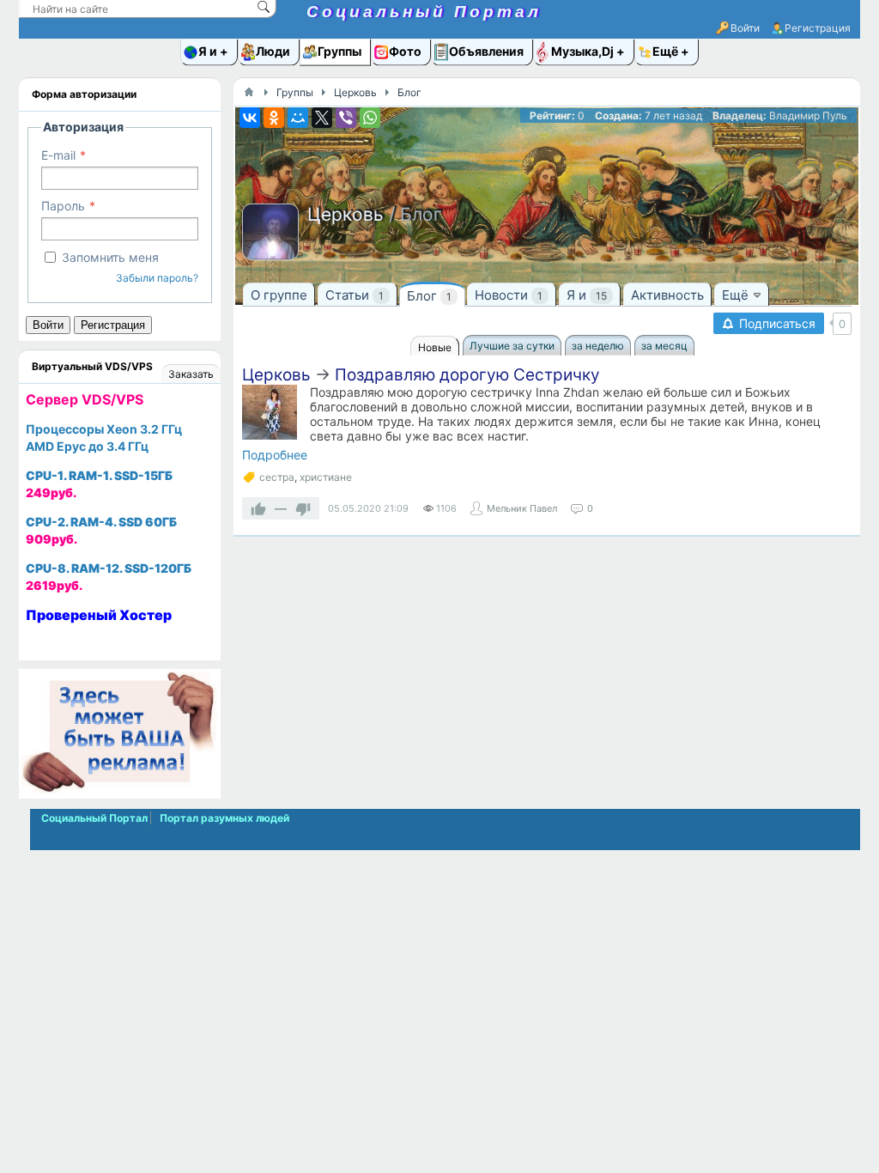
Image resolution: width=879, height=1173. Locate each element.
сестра (276, 477)
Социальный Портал (424, 12)
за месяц (664, 345)
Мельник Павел (522, 508)
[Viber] (346, 117)
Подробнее (274, 454)
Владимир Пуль (808, 115)
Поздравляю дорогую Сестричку (467, 375)
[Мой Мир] (298, 117)
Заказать (191, 374)
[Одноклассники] (274, 117)
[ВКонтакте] (249, 117)
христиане (326, 477)
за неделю (598, 345)
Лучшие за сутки (512, 345)
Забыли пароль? (157, 277)
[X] (322, 117)
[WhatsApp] (370, 117)
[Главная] (249, 92)
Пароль (63, 205)
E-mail (58, 155)
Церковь (276, 375)
